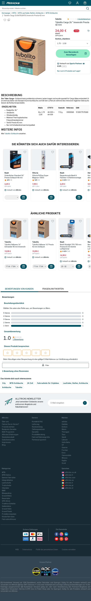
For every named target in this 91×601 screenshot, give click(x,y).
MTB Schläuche (52, 13)
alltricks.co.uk (70, 472)
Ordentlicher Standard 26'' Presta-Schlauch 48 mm (14, 177)
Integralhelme (7, 480)
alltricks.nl (69, 488)
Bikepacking (6, 493)
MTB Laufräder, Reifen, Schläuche (31, 13)
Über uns (5, 422)
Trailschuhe (6, 485)
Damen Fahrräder (9, 478)
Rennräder (6, 498)
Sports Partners (76, 63)
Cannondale (66, 455)
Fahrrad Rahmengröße (41, 437)
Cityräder (5, 488)
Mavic (64, 429)
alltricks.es (69, 480)
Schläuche (6, 387)
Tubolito (58, 19)
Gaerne (64, 447)
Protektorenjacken (9, 514)
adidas (64, 422)
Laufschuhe (6, 483)
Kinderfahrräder (8, 517)
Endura (64, 427)
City (4, 383)
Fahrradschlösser (9, 519)
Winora (64, 458)
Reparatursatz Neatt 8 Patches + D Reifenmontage (70, 177)
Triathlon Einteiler (9, 504)
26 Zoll (30, 383)
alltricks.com (70, 478)
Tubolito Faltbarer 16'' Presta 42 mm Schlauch (43, 246)
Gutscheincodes (8, 440)
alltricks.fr (69, 475)
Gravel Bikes (7, 496)
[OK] (85, 403)
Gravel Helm (6, 509)
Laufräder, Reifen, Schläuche (75, 383)
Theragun (65, 432)
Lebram (65, 440)
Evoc (64, 453)
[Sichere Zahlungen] (33, 536)
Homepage (6, 13)
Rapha (64, 460)
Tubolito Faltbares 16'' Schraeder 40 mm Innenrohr (15, 246)
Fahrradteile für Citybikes (48, 383)
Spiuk (64, 437)
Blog (4, 445)
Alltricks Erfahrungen (10, 434)
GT (63, 445)
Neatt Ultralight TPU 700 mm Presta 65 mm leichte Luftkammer (70, 247)
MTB (14, 13)
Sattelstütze (6, 506)
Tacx (63, 434)
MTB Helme (6, 475)
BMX (3, 491)
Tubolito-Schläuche (11, 134)
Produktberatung (38, 434)
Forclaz (65, 450)
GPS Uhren (6, 501)
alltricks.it (69, 483)
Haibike (65, 424)
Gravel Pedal (7, 511)
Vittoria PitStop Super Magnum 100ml (40, 177)
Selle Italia (66, 442)
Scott (64, 463)
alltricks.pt (69, 485)
